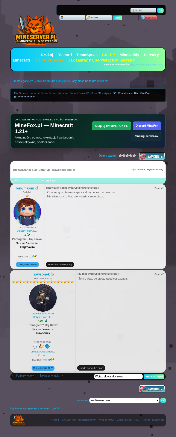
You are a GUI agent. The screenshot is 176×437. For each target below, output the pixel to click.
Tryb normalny (155, 169)
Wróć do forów (106, 420)
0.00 (31, 256)
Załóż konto (43, 81)
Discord (65, 55)
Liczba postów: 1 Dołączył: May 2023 (27, 229)
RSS (136, 420)
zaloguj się (63, 81)
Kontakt (55, 420)
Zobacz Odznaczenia (43, 351)
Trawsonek (41, 274)
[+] (28, 234)
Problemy (92, 93)
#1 (162, 188)
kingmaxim (25, 188)
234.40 (46, 360)
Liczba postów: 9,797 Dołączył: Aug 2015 (43, 315)
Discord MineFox (147, 125)
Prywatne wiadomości (116, 64)
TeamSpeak (87, 55)
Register (149, 17)
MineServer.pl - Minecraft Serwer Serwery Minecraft (41, 93)
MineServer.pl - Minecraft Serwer (79, 420)
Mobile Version (124, 420)
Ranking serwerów (146, 136)
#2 (162, 274)
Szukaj (47, 55)
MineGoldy (129, 55)
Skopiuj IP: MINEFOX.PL (111, 126)
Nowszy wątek (49, 375)
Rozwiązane (105, 93)
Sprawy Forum (77, 93)
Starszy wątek (25, 375)
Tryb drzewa (138, 169)
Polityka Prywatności (153, 420)
